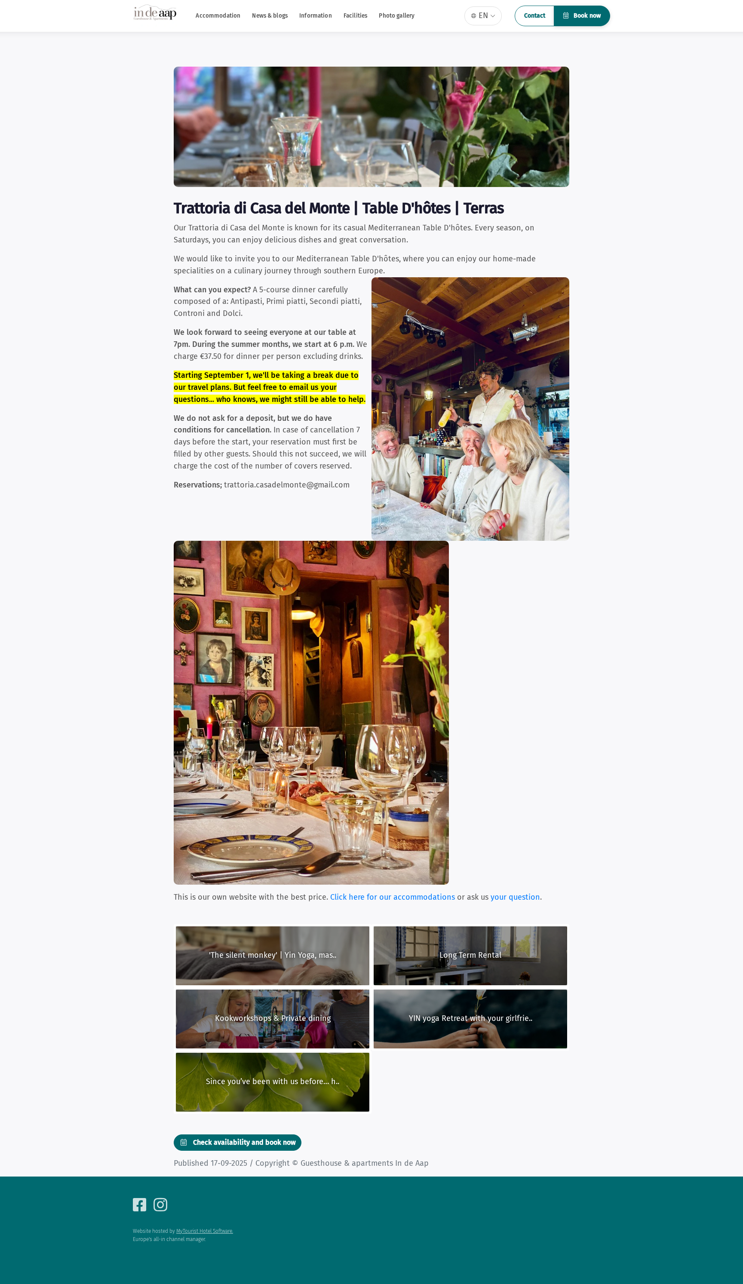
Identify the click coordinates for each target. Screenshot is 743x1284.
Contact (534, 15)
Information (315, 15)
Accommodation (218, 15)
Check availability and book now (243, 1142)
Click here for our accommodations (392, 897)
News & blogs (270, 15)
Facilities (355, 15)
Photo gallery (396, 15)
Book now (586, 15)
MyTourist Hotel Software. (204, 1231)
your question (515, 897)
